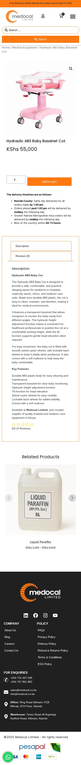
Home (6, 47)
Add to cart (49, 182)
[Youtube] (55, 615)
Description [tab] (22, 245)
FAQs (41, 630)
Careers (10, 643)
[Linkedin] (26, 615)
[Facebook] (35, 615)
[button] (73, 16)
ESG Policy (45, 664)
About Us (10, 630)
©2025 (9, 737)
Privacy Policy (46, 637)
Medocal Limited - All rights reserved (41, 737)
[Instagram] (45, 615)
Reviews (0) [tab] (23, 255)
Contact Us (11, 650)
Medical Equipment (24, 47)
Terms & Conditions (50, 657)
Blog (7, 637)
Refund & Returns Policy (53, 650)
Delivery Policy (47, 643)
